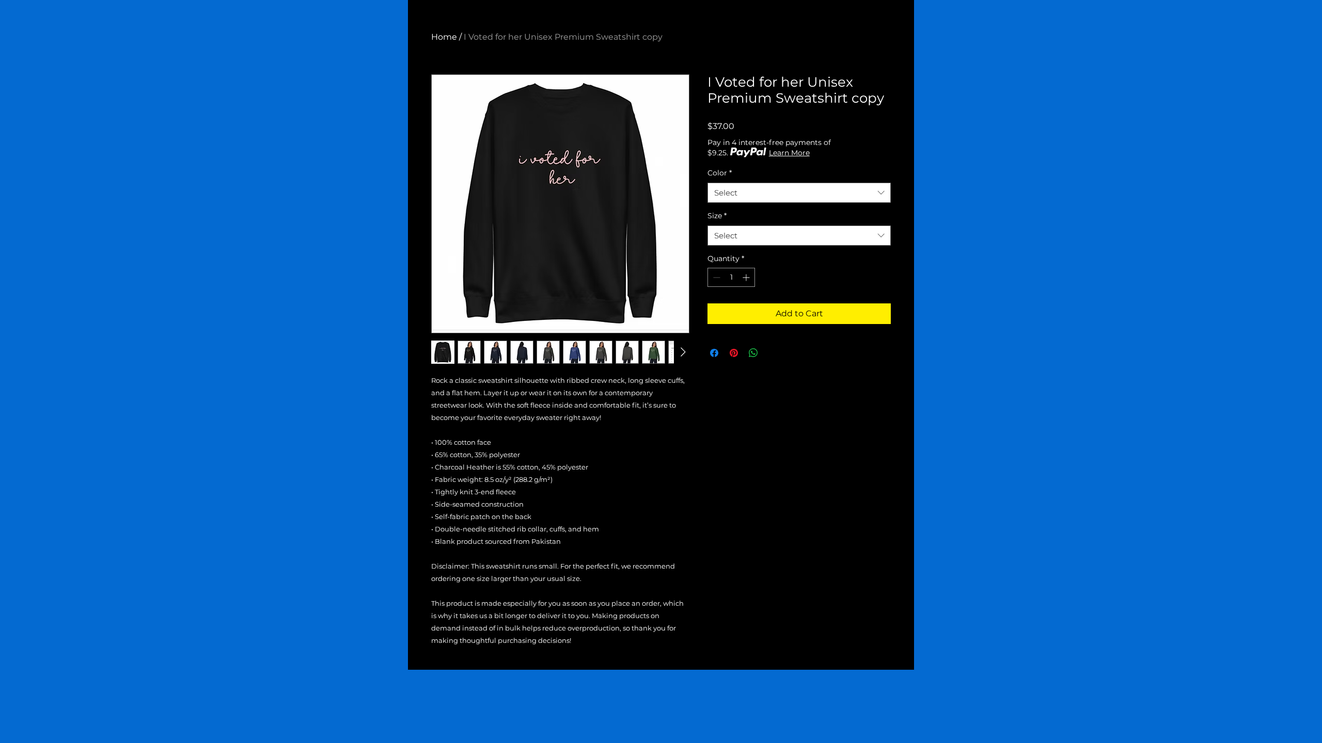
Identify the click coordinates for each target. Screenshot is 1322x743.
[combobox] (799, 193)
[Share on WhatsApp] (753, 353)
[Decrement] (715, 277)
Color (719, 172)
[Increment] (747, 277)
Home (444, 37)
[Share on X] (773, 353)
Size (717, 215)
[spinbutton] (731, 277)
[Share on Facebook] (714, 353)
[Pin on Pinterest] (734, 353)
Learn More (789, 152)
